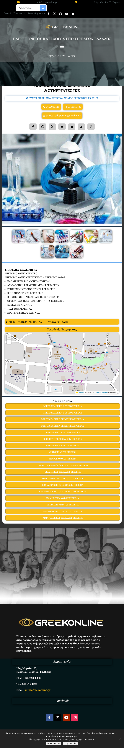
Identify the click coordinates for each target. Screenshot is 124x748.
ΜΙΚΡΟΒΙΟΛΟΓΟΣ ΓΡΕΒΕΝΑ (63, 452)
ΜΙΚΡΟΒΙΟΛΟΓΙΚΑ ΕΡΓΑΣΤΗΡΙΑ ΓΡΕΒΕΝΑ (62, 425)
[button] (62, 360)
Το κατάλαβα (53, 743)
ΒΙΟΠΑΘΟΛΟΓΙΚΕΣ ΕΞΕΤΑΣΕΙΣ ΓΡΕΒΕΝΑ (62, 484)
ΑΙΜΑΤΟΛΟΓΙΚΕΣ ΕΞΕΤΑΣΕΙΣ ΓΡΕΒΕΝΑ (63, 517)
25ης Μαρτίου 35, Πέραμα (107, 2)
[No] (120, 738)
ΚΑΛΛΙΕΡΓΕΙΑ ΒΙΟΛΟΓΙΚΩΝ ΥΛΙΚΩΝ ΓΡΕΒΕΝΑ (63, 491)
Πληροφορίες (70, 743)
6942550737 (74, 106)
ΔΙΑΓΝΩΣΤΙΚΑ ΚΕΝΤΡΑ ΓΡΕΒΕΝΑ (63, 445)
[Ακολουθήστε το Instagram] (60, 13)
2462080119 (52, 106)
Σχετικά (7, 13)
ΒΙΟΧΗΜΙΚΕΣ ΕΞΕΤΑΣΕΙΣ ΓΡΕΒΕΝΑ (63, 471)
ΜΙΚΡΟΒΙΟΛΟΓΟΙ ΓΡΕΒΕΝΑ (62, 458)
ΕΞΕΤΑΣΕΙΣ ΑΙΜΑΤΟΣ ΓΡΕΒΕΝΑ (63, 504)
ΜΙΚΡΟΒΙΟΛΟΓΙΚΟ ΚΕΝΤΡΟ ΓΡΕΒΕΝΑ (62, 406)
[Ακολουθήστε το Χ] (54, 13)
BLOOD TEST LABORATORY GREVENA (62, 438)
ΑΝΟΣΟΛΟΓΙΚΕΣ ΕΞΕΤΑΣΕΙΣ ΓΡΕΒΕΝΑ (62, 511)
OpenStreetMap (101, 392)
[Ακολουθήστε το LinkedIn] (72, 13)
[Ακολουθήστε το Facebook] (48, 13)
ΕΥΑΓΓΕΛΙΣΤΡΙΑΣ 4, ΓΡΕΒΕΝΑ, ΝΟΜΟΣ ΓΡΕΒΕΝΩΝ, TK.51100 (63, 98)
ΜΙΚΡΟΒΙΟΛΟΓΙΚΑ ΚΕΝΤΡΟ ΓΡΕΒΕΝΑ (62, 412)
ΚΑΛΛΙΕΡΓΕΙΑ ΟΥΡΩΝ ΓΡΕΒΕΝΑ (62, 498)
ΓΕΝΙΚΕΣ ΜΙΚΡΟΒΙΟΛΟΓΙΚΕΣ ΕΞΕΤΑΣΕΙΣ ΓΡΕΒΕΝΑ (63, 465)
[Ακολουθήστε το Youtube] (66, 13)
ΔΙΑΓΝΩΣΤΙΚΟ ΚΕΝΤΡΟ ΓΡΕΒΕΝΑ (63, 432)
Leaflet (81, 392)
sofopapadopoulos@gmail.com (63, 115)
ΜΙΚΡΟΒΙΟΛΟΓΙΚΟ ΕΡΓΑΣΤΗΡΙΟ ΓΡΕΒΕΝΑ (62, 419)
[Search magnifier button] (43, 8)
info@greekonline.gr (47, 2)
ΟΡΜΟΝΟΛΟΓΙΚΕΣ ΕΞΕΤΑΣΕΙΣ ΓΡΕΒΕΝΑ (62, 478)
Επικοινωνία (19, 13)
